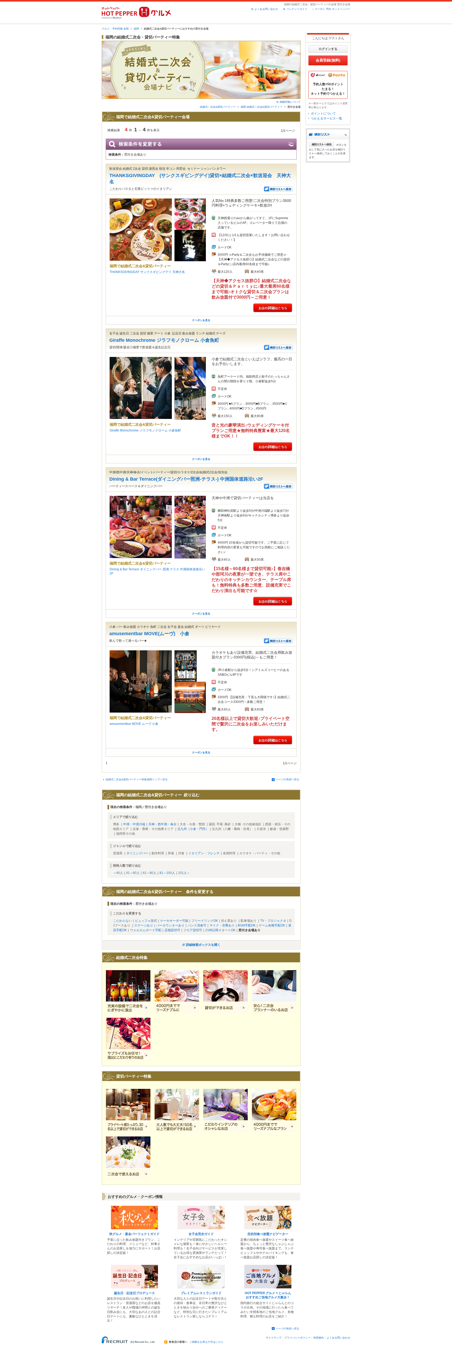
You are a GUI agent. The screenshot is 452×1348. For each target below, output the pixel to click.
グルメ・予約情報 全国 (115, 28)
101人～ (184, 873)
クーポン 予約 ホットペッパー (332, 9)
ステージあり (143, 925)
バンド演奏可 (197, 925)
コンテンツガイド (296, 9)
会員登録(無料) (328, 60)
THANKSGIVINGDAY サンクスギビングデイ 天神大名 (147, 272)
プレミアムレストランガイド (201, 1293)
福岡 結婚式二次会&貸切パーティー (261, 106)
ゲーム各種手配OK (272, 925)
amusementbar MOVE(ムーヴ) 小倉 (149, 633)
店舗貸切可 (172, 930)
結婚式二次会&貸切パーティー (218, 106)
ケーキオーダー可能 (174, 921)
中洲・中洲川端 (134, 824)
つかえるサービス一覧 (326, 118)
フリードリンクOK (204, 921)
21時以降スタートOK (220, 930)
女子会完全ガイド (201, 1234)
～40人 (118, 873)
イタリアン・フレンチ (204, 853)
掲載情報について (290, 101)
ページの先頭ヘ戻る (287, 779)
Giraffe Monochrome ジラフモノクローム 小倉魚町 (164, 340)
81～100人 (167, 873)
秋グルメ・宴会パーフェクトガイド (134, 1234)
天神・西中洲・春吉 (162, 824)
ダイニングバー (137, 853)
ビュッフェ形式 (146, 921)
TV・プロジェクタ (273, 921)
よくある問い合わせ (266, 9)
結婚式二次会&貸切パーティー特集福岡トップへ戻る (137, 779)
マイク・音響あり (222, 925)
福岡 (136, 28)
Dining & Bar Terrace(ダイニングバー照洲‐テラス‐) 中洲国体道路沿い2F (186, 479)
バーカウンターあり (170, 925)
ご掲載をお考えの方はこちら (206, 1342)
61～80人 (149, 873)
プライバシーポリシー (297, 1337)
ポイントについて (323, 113)
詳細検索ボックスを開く (203, 945)
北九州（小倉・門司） (193, 829)
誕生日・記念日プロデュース (134, 1293)
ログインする (328, 49)
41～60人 (133, 873)
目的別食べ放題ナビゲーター (267, 1234)
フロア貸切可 (192, 930)
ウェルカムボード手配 (145, 930)
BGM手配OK (247, 925)
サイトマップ (273, 1337)
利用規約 (318, 1337)
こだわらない (122, 921)
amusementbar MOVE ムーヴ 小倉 (134, 724)
